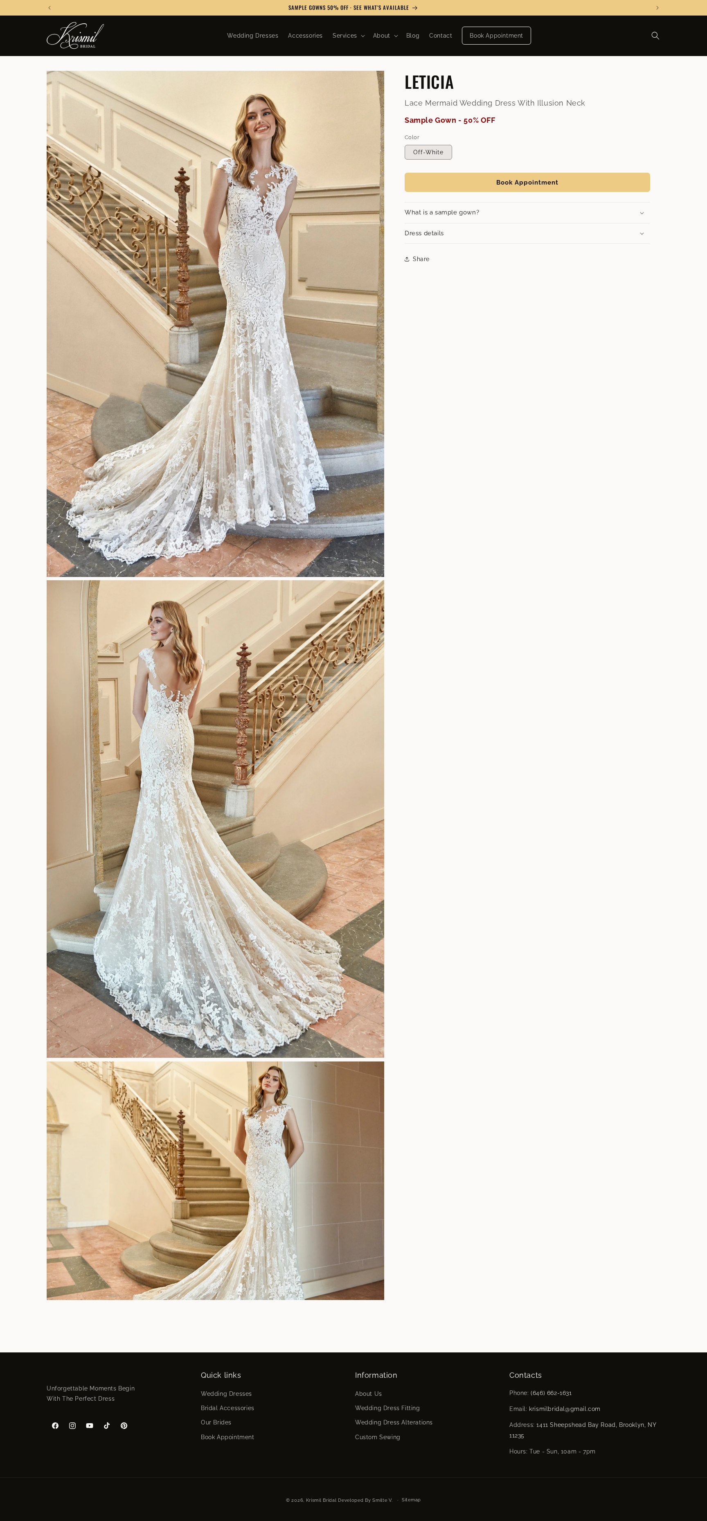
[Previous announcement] (50, 8)
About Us (368, 1393)
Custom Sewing (378, 1437)
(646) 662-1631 (551, 1393)
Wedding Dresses (226, 1393)
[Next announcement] (657, 8)
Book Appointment (527, 182)
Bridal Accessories (227, 1408)
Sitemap (411, 1500)
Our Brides (216, 1423)
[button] (348, 35)
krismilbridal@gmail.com (565, 1409)
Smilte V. (382, 1500)
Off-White (428, 152)
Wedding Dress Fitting (387, 1408)
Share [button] (421, 258)
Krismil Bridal (321, 1500)
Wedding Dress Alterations (394, 1423)
